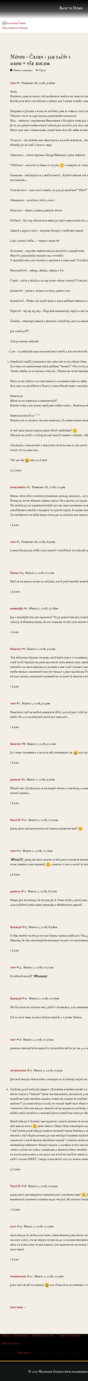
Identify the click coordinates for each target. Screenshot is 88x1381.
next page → (18, 1307)
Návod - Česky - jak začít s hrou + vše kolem (40, 60)
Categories (20, 1336)
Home (5, 1336)
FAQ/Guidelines (43, 1336)
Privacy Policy (11, 1343)
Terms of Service (69, 1336)
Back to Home (71, 8)
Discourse (24, 1353)
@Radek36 (40, 976)
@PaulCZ (17, 859)
